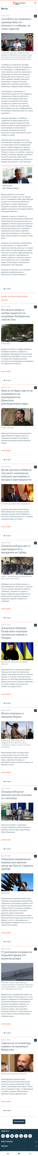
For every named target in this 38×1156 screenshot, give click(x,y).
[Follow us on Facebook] (3, 1136)
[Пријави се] (30, 1136)
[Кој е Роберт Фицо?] (17, 175)
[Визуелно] (19, 1153)
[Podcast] (25, 1136)
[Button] (7, 289)
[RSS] (21, 1136)
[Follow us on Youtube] (12, 1136)
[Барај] (30, 1153)
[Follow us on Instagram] (16, 1136)
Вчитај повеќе (19, 1121)
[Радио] (8, 1153)
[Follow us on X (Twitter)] (7, 1136)
